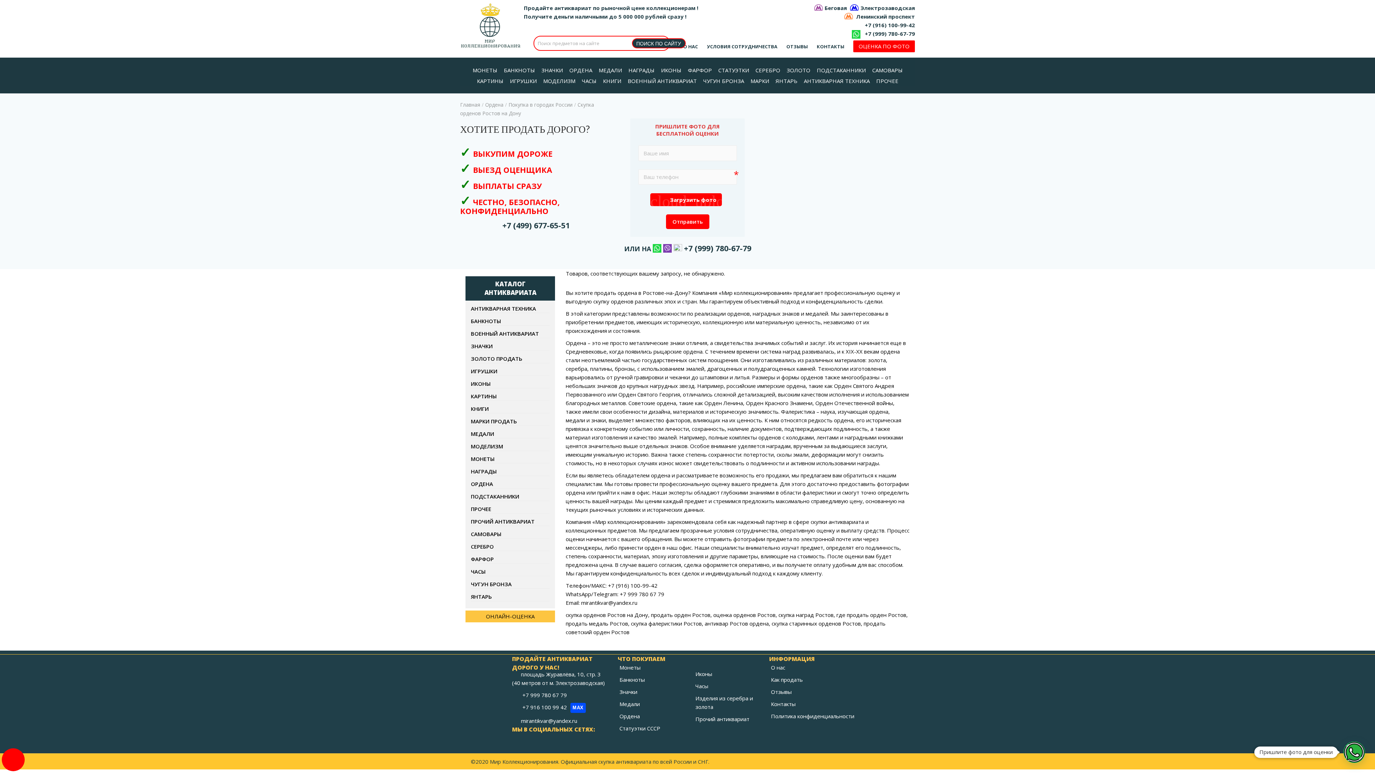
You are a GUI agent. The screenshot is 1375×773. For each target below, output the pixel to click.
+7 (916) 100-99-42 (890, 25)
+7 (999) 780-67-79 (890, 33)
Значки (482, 346)
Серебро (482, 546)
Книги (480, 408)
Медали (482, 433)
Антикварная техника (503, 308)
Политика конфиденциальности (812, 716)
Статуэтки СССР (639, 728)
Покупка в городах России (540, 104)
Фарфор (482, 559)
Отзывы (797, 46)
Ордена (494, 104)
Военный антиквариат (505, 333)
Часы (478, 571)
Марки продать (494, 421)
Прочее (481, 508)
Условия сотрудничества (742, 46)
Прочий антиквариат (503, 521)
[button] (1354, 752)
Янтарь (481, 596)
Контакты (830, 46)
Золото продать (496, 358)
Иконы (481, 383)
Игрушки (484, 371)
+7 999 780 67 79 (545, 695)
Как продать (787, 679)
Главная (470, 104)
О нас (690, 46)
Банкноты (486, 321)
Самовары (486, 534)
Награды (484, 471)
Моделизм (487, 446)
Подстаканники (495, 496)
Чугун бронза (491, 584)
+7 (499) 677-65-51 (536, 225)
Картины (484, 396)
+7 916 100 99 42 (553, 707)
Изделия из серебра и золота (724, 702)
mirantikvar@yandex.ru (549, 720)
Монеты (482, 458)
